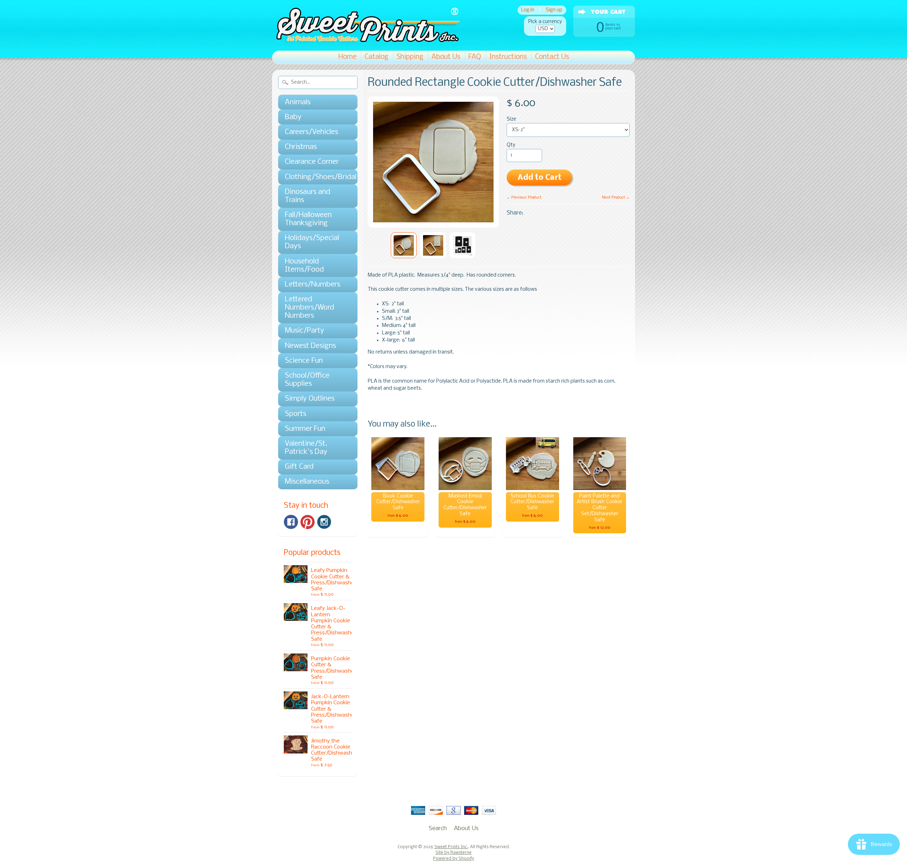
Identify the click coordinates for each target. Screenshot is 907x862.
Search (438, 828)
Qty (511, 145)
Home (347, 57)
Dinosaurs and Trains (307, 196)
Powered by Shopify (453, 859)
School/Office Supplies (307, 380)
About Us (446, 57)
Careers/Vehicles (311, 132)
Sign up (554, 10)
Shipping (409, 57)
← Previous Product (524, 197)
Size (511, 119)
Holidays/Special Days (312, 242)
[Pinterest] (307, 522)
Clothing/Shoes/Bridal (314, 177)
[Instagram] (324, 522)
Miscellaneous (307, 481)
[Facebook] (291, 522)
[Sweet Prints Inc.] (366, 40)
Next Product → (616, 197)
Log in (527, 10)
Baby (293, 117)
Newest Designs (310, 346)
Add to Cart (540, 178)
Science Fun (304, 361)
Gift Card (299, 467)
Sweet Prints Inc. (451, 847)
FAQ (474, 57)
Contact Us (552, 57)
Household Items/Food (304, 265)
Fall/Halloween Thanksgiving (308, 219)
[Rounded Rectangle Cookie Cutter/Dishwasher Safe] (404, 245)
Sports (295, 414)
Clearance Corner (312, 162)
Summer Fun (305, 429)
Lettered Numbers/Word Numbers (309, 307)
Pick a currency (545, 21)
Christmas (301, 147)
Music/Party (304, 330)
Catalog (376, 57)
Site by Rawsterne (453, 853)
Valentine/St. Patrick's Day (306, 448)
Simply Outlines (309, 398)
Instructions (508, 57)
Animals (297, 102)
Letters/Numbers (312, 284)
